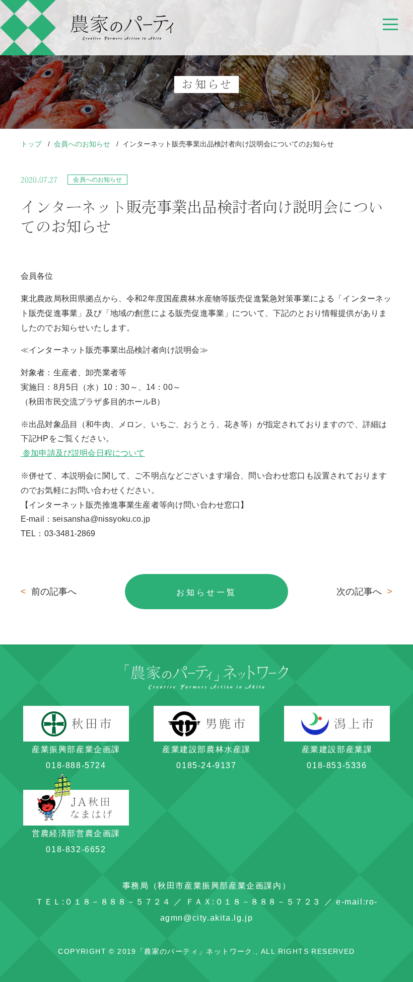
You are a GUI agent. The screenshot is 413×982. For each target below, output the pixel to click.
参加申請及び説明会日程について (83, 453)
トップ (32, 144)
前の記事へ (49, 592)
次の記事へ (364, 592)
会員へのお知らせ (83, 144)
